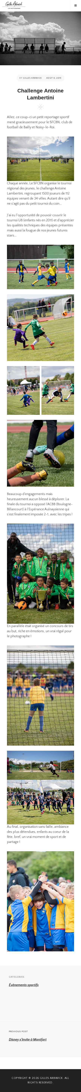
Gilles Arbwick (32, 78)
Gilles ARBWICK (51, 1078)
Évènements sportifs (24, 985)
